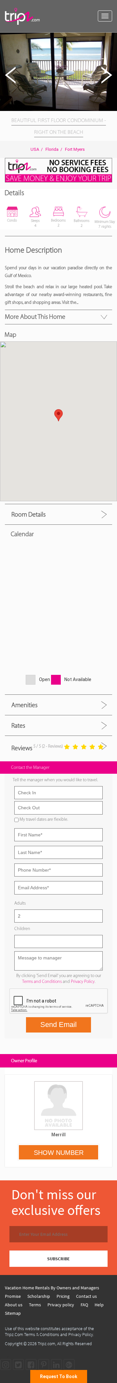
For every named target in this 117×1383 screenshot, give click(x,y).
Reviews (21, 748)
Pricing (63, 1296)
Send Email (58, 1024)
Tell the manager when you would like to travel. (55, 780)
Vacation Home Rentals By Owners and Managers (52, 1288)
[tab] (58, 514)
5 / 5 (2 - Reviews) (48, 746)
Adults (20, 903)
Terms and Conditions (42, 981)
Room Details (28, 514)
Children (22, 928)
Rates (18, 725)
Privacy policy (60, 1305)
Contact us (86, 1296)
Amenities (24, 705)
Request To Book (58, 1376)
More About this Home (35, 316)
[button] (111, 38)
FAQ (84, 1305)
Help (99, 1305)
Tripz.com (46, 1343)
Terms (35, 1305)
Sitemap (13, 1313)
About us (13, 1305)
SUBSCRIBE (58, 1259)
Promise (13, 1296)
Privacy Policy (83, 981)
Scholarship (38, 1296)
